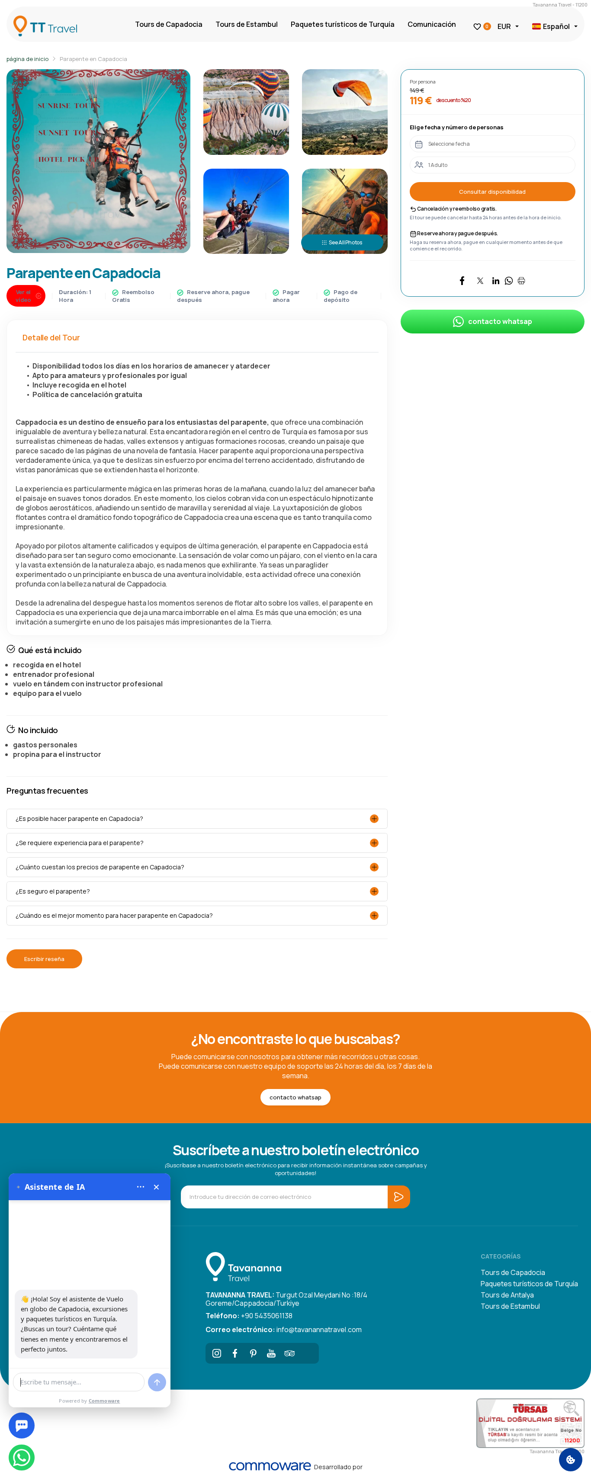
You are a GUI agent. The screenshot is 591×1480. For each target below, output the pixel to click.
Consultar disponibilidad (492, 191)
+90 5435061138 (249, 1315)
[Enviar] (157, 1382)
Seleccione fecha (449, 143)
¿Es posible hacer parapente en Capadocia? (79, 818)
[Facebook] (235, 1353)
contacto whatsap (500, 321)
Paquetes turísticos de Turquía (343, 24)
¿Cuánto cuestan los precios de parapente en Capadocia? (100, 867)
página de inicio (27, 59)
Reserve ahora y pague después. (457, 233)
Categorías (500, 1256)
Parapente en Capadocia (93, 59)
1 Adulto (437, 165)
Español (556, 26)
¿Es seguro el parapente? (53, 891)
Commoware (104, 1400)
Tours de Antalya (507, 1294)
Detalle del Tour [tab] (51, 337)
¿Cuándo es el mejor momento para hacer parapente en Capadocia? (114, 915)
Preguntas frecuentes (47, 790)
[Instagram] (217, 1353)
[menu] (140, 1186)
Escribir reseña (44, 959)
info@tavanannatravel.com (284, 1329)
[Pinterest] (253, 1353)
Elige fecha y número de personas (457, 127)
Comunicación (432, 24)
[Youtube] (271, 1353)
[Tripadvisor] (289, 1353)
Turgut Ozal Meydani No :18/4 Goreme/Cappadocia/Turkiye (286, 1298)
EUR (504, 26)
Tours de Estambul (246, 24)
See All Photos (345, 242)
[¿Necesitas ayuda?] (22, 1425)
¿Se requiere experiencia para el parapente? (80, 843)
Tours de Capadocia (168, 24)
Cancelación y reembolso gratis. (457, 208)
